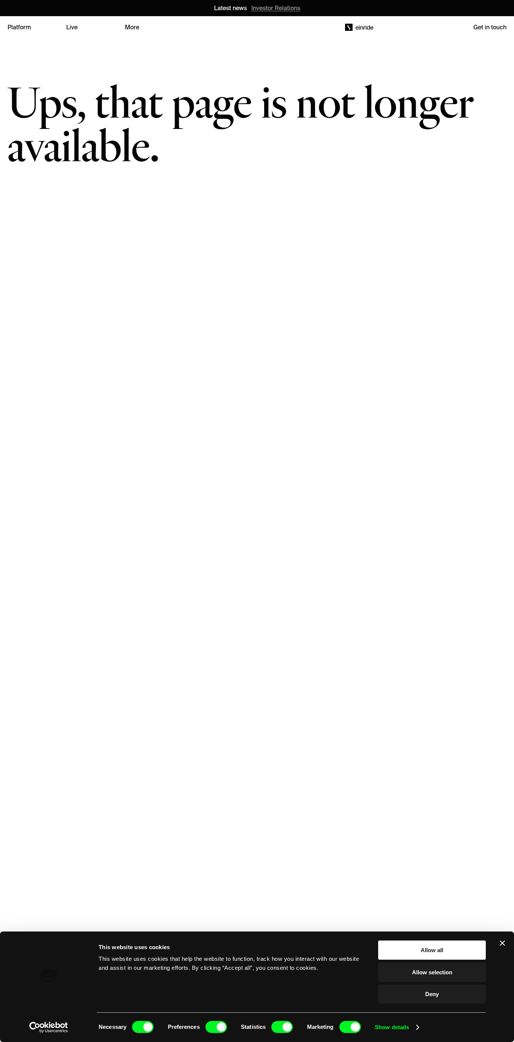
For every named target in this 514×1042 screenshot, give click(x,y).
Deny (432, 994)
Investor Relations (275, 8)
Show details (392, 1027)
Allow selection (432, 972)
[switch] (216, 1027)
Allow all (432, 950)
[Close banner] (502, 943)
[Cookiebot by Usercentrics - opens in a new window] (49, 1027)
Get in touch (489, 27)
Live (72, 27)
